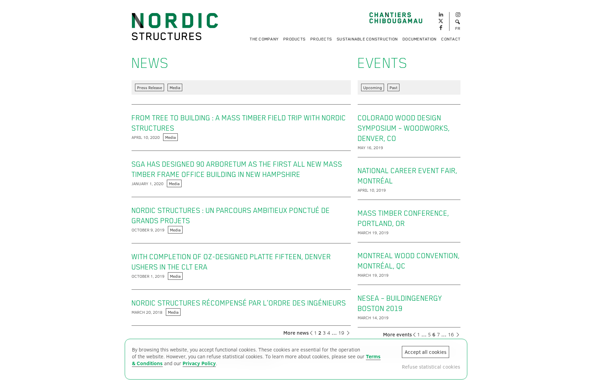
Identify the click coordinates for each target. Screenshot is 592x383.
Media (175, 87)
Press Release (149, 87)
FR (458, 28)
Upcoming (372, 87)
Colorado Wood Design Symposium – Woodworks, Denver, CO (404, 128)
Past (393, 87)
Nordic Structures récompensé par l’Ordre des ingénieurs (239, 303)
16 (451, 334)
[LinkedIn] (440, 13)
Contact (450, 39)
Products (294, 39)
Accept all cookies (425, 351)
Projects (321, 39)
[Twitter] (440, 21)
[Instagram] (458, 15)
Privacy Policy (199, 363)
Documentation (419, 39)
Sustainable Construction (367, 39)
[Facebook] (440, 28)
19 (341, 332)
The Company (264, 39)
